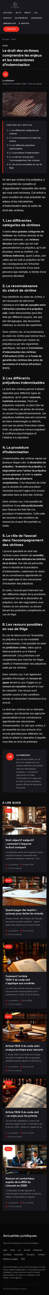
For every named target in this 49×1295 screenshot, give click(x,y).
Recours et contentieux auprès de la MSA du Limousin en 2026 (20, 1182)
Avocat (7, 18)
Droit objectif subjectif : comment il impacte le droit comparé (20, 843)
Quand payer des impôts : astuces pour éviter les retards (24, 911)
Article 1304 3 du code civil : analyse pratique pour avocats (24, 1047)
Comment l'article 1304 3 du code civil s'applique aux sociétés (20, 980)
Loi (36, 13)
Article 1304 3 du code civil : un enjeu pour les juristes (22, 1113)
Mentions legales (10, 1259)
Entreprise (21, 18)
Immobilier (9, 23)
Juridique (36, 18)
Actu (19, 13)
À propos (24, 23)
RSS (23, 1259)
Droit (28, 13)
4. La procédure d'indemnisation (24, 153)
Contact (11, 29)
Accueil (8, 13)
